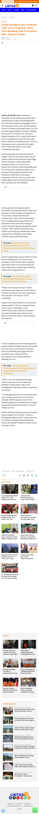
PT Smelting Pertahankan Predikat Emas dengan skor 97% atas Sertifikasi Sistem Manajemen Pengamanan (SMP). (10, 576)
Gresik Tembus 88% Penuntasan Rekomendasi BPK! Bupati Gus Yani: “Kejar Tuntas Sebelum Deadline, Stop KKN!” (28, 557)
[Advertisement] (19, 92)
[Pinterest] (18, 798)
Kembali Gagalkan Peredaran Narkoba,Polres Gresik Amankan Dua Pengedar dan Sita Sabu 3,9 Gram (10, 671)
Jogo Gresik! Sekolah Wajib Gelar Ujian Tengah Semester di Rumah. (24, 766)
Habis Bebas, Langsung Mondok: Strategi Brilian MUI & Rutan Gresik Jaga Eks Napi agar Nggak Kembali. (28, 652)
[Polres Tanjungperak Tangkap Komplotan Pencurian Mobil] (28, 663)
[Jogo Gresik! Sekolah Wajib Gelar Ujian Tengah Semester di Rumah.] (8, 766)
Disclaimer (27, 804)
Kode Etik (19, 804)
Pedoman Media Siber (14, 806)
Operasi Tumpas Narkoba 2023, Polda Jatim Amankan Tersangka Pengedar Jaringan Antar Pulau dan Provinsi (10, 690)
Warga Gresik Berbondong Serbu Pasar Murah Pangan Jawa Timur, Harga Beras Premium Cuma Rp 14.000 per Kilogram (29, 497)
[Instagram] (21, 798)
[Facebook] (10, 798)
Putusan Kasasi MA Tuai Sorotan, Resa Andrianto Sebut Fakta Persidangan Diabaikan (10, 652)
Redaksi (10, 804)
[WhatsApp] (25, 798)
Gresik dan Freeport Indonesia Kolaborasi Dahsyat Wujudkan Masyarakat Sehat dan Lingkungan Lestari (24, 747)
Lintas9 (8, 38)
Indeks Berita (28, 806)
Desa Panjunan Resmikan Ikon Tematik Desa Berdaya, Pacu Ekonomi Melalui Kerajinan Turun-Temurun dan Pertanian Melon (28, 517)
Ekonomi (4, 21)
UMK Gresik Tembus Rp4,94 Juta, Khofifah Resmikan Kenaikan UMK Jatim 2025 (29, 537)
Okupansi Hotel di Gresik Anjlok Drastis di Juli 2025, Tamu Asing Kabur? (10, 557)
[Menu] (3, 5)
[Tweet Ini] (24, 475)
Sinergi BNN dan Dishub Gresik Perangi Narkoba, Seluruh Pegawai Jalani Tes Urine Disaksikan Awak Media (24, 710)
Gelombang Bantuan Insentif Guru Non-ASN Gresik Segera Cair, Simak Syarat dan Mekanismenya (24, 719)
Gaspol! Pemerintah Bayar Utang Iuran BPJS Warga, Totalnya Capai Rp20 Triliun (9, 537)
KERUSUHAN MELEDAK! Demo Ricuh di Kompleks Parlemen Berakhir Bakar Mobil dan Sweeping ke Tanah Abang (24, 738)
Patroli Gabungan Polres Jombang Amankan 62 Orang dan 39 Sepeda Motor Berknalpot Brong (28, 690)
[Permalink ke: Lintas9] (3, 38)
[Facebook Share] (20, 475)
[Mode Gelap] (33, 5)
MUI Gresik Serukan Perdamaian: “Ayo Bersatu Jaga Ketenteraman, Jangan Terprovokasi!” (24, 775)
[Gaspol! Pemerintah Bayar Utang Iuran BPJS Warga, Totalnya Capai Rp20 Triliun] (10, 528)
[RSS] (29, 798)
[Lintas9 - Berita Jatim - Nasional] (19, 794)
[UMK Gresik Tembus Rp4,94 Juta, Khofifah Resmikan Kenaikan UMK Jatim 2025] (29, 528)
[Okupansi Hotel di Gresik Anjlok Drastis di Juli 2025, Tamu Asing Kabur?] (10, 548)
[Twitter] (14, 798)
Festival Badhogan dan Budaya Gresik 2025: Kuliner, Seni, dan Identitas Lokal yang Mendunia (9, 517)
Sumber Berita (30, 471)
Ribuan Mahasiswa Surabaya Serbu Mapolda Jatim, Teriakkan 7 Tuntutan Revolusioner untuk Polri (24, 756)
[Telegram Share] (32, 475)
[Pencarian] (36, 5)
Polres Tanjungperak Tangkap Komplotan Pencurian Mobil (28, 671)
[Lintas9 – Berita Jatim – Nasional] (12, 5)
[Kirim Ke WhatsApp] (36, 475)
